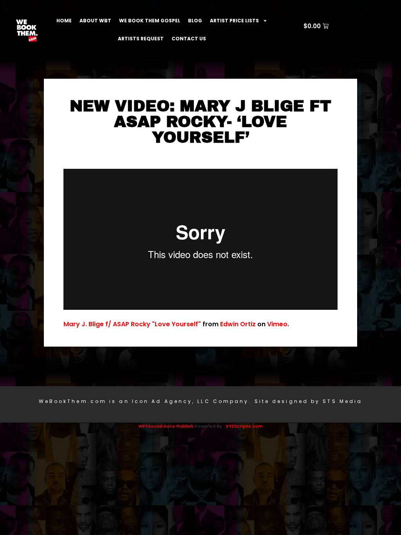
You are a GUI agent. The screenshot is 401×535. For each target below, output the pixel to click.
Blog (195, 20)
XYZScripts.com (244, 426)
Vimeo (277, 324)
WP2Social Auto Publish (165, 426)
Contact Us (189, 38)
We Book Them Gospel (149, 20)
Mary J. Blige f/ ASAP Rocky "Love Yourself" (132, 324)
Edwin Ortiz (238, 324)
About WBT (95, 20)
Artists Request (141, 38)
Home (64, 20)
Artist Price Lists (234, 20)
